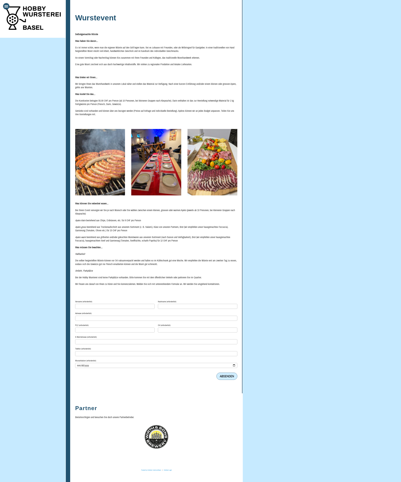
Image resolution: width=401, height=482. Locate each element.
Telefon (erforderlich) (83, 348)
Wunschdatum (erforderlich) (85, 360)
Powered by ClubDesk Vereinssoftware (151, 470)
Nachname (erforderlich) (167, 301)
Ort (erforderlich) (164, 325)
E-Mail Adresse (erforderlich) (86, 337)
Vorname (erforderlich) (83, 301)
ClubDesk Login (168, 470)
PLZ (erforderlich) (82, 325)
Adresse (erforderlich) (83, 313)
